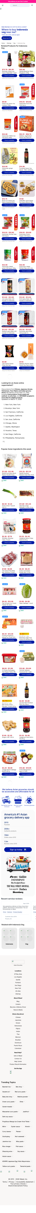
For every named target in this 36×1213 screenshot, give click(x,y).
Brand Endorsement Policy (18, 1186)
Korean (18, 1023)
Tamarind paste (25, 1166)
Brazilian (18, 1040)
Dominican (18, 1042)
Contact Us (18, 1058)
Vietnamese (18, 1026)
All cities (18, 991)
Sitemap (9, 43)
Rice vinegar (6, 1146)
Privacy (11, 1182)
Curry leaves (6, 1131)
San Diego (18, 985)
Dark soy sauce (7, 1116)
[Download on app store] (18, 1071)
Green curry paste (8, 1101)
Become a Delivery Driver (18, 1007)
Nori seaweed (19, 1136)
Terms (4, 1182)
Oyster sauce (15, 1126)
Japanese (18, 1020)
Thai (18, 1034)
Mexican (18, 1037)
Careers (18, 1004)
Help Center (18, 1061)
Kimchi (27, 1126)
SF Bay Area (18, 974)
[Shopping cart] (32, 5)
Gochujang (6, 1136)
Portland (18, 982)
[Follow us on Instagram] (12, 1174)
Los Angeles (18, 977)
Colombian (18, 1048)
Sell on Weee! (18, 1056)
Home (3, 43)
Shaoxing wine (7, 1151)
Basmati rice (6, 1087)
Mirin (4, 1126)
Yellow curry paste (8, 1166)
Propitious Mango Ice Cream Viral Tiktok (15, 1121)
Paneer (18, 1131)
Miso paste (19, 1141)
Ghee (21, 1101)
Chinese (18, 1017)
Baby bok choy (7, 1096)
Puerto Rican (18, 1045)
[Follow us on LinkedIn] (19, 1173)
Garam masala (7, 1106)
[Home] (5, 5)
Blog (18, 1001)
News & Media (18, 1010)
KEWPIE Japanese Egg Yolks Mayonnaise (16, 1161)
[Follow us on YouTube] (26, 1174)
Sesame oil (6, 1092)
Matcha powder (22, 1096)
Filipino (18, 1028)
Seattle (18, 980)
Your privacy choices (18, 1184)
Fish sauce (19, 1146)
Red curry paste (20, 1092)
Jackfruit (26, 1111)
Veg (14, 43)
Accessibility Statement (24, 1182)
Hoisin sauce (6, 1156)
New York (18, 988)
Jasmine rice (6, 1141)
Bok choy (19, 1087)
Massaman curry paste (10, 1111)
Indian (18, 1031)
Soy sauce (20, 1151)
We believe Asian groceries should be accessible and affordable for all (18, 790)
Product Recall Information (18, 1064)
